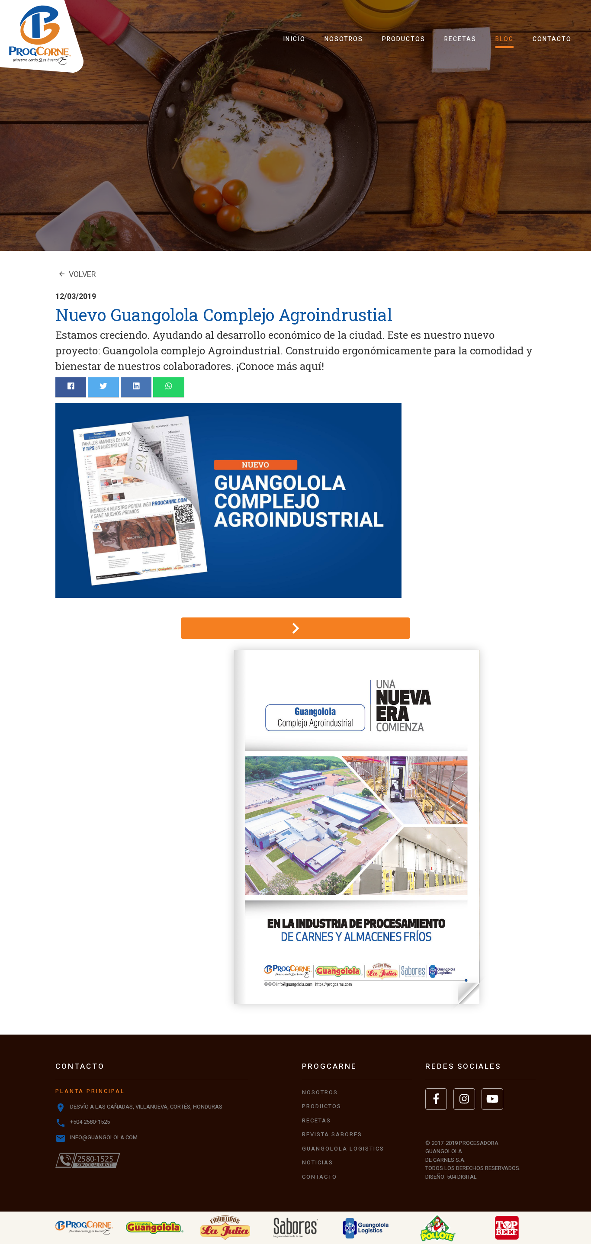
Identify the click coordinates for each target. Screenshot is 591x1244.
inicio (294, 39)
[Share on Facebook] (70, 387)
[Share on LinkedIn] (136, 387)
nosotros (343, 39)
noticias (317, 1162)
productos (403, 39)
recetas (460, 39)
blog (504, 39)
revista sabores (332, 1134)
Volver (77, 274)
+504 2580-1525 (90, 1122)
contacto (552, 39)
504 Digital (462, 1177)
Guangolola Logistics (343, 1148)
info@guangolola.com (104, 1137)
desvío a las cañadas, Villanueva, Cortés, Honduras (146, 1107)
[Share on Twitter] (103, 387)
